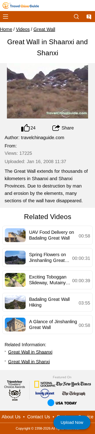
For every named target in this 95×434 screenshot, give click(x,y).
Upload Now (72, 422)
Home (6, 29)
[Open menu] (5, 16)
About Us (11, 416)
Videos (23, 29)
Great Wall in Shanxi (29, 361)
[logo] (20, 5)
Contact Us (38, 416)
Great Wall (44, 29)
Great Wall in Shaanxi (30, 352)
